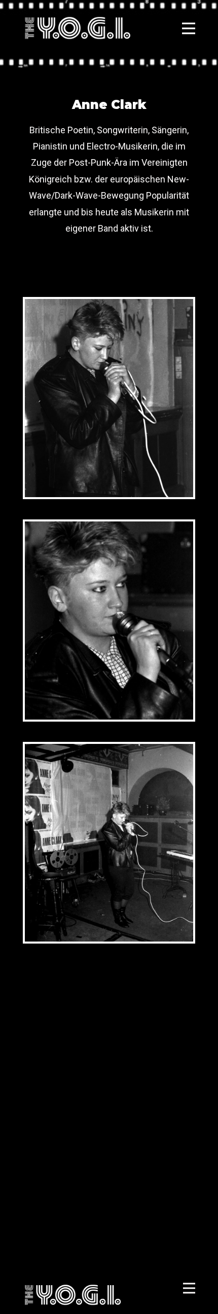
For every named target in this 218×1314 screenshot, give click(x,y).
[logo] (77, 28)
